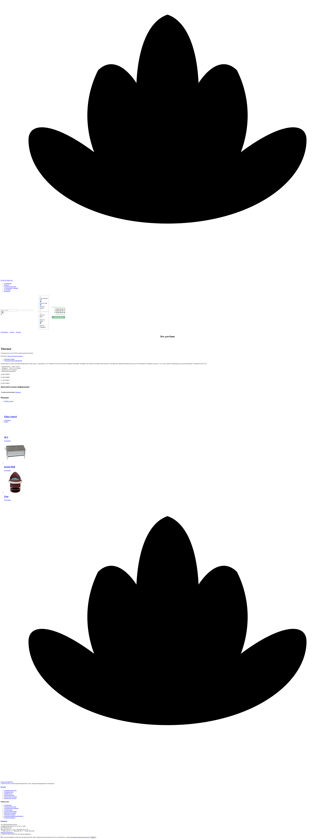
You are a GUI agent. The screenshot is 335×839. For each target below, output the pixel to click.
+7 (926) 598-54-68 (59, 312)
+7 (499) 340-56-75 (59, 309)
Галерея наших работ (10, 811)
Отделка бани (8, 288)
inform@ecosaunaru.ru (58, 307)
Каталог (6, 285)
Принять (93, 837)
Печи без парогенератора (15, 356)
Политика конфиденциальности (13, 816)
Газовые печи (8, 793)
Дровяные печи (8, 792)
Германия (18, 392)
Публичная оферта (9, 817)
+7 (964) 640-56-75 (59, 311)
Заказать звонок (59, 317)
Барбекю (15, 288)
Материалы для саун (10, 798)
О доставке (7, 289)
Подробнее (7, 420)
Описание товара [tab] (9, 359)
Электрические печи (10, 790)
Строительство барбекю (11, 808)
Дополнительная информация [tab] (13, 360)
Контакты (7, 291)
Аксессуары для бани (10, 796)
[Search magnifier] (2, 312)
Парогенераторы (9, 795)
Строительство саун (10, 286)
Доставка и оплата (9, 814)
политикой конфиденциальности (80, 837)
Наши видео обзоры (10, 813)
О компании (8, 283)
